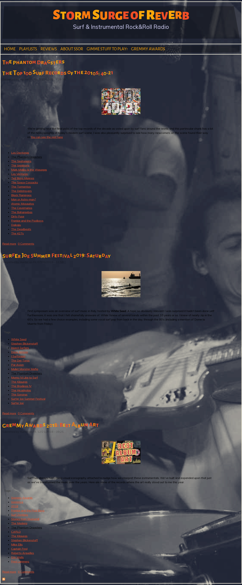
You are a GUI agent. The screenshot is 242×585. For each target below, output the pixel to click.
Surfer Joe (17, 403)
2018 (14, 506)
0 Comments (26, 243)
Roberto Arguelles (22, 553)
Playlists (28, 49)
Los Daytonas (20, 152)
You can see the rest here (47, 137)
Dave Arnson (19, 352)
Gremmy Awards (148, 49)
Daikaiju (16, 225)
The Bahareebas (21, 212)
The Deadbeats (21, 229)
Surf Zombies (19, 514)
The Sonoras (19, 394)
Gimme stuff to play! (107, 49)
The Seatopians (21, 161)
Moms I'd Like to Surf (24, 377)
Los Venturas (19, 174)
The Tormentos (21, 186)
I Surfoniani (18, 356)
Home (10, 49)
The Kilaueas (19, 382)
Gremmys (17, 502)
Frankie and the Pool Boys (27, 510)
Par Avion (17, 365)
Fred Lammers (20, 561)
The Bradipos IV (21, 386)
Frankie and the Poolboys (27, 220)
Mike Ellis (17, 544)
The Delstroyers (21, 191)
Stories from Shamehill (25, 519)
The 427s (17, 233)
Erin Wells (17, 557)
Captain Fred (19, 548)
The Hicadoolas (21, 390)
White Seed (18, 339)
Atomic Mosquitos (22, 203)
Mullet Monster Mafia (24, 369)
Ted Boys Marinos (22, 178)
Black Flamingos (21, 195)
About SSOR (71, 49)
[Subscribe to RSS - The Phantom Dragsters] (3, 579)
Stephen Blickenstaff (24, 343)
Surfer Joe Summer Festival (28, 399)
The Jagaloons (20, 165)
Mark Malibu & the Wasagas (29, 169)
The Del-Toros (20, 360)
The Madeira (19, 523)
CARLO (16, 531)
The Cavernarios (21, 208)
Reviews (49, 49)
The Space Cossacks (24, 182)
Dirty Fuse (17, 216)
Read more (9, 243)
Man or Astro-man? (23, 199)
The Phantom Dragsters (26, 157)
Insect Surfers (20, 348)
